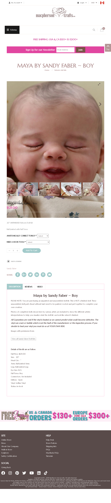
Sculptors (5, 453)
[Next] (100, 104)
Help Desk (50, 440)
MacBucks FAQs (52, 453)
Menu (13, 29)
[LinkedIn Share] (36, 274)
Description (15, 286)
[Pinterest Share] (43, 274)
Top (108, 49)
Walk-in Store (6, 449)
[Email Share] (49, 274)
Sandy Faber (11, 268)
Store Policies (51, 443)
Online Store (6, 440)
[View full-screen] (100, 84)
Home (47, 70)
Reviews (28, 287)
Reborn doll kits (60, 70)
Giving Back (6, 467)
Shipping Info (51, 446)
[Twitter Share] (30, 274)
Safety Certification (9, 456)
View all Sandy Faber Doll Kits (23, 339)
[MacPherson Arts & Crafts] (55, 15)
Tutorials (49, 456)
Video (40, 287)
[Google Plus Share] (24, 274)
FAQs (48, 449)
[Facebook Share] (17, 274)
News (3, 443)
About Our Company (10, 446)
